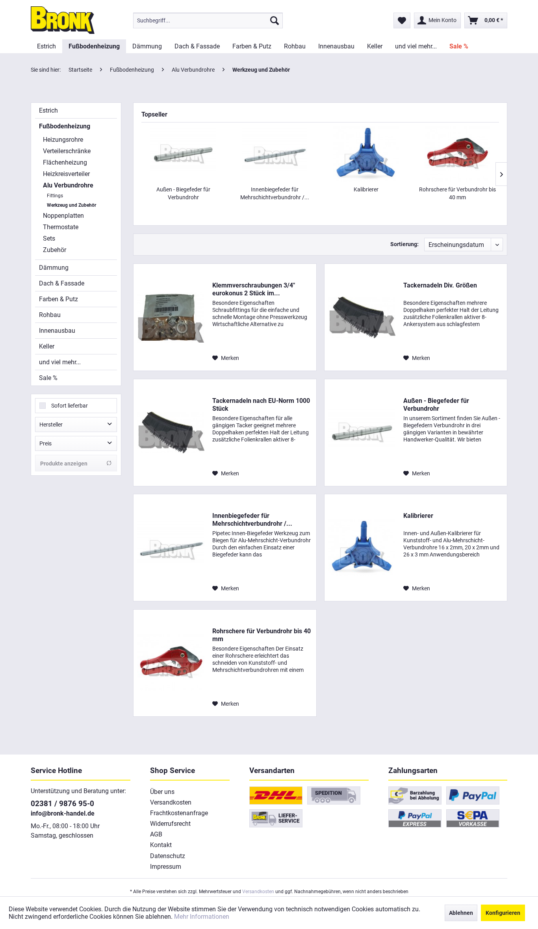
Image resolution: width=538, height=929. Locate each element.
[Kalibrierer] (366, 154)
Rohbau (50, 315)
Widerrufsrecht (170, 823)
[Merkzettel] (401, 20)
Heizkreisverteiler (66, 174)
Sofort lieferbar (69, 405)
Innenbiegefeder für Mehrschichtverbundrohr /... (274, 193)
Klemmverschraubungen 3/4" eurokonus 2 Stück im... (253, 289)
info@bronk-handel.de (63, 813)
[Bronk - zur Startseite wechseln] (63, 20)
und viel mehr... (60, 362)
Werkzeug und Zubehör (71, 205)
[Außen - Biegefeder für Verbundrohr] (183, 154)
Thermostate (60, 227)
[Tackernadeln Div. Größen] (361, 317)
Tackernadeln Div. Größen (440, 285)
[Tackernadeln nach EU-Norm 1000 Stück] (170, 432)
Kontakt (161, 845)
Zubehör (54, 250)
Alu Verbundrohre (68, 185)
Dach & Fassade (61, 283)
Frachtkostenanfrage (179, 813)
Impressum (165, 866)
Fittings (55, 195)
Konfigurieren (503, 913)
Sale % (48, 378)
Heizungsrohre (63, 139)
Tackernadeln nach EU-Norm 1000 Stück (261, 404)
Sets (49, 238)
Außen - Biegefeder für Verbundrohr (183, 193)
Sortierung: (404, 244)
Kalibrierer (366, 189)
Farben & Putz (58, 299)
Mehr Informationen (201, 916)
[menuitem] (208, 20)
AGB (156, 834)
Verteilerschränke (67, 151)
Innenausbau (57, 330)
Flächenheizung (65, 162)
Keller (46, 346)
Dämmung (54, 267)
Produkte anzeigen (63, 463)
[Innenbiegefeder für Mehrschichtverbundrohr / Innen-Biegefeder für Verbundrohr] (274, 154)
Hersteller (51, 424)
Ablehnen (461, 913)
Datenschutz (167, 856)
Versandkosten (170, 802)
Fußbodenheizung (64, 126)
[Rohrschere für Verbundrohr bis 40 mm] (457, 154)
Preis (45, 443)
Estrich (48, 110)
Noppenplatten (63, 215)
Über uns (162, 791)
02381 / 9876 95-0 (62, 803)
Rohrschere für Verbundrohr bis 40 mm (457, 193)
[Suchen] (274, 20)
